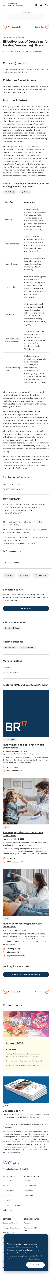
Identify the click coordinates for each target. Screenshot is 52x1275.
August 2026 (15, 1043)
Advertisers (28, 1195)
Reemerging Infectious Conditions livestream (23, 834)
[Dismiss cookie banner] (44, 1239)
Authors (27, 1180)
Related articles (9, 672)
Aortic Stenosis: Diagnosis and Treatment (23, 1065)
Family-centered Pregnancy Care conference (22, 925)
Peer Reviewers (30, 1185)
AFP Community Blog (11, 1205)
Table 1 (29, 152)
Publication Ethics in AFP (32, 1229)
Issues (5, 1185)
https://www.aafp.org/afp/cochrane (19, 543)
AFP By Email (8, 1233)
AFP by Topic (8, 1190)
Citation (6, 668)
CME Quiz (7, 1200)
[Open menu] (4, 4)
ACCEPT (35, 1265)
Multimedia (7, 1210)
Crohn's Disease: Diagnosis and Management (24, 1061)
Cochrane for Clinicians (14, 37)
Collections (7, 1195)
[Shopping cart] (35, 4)
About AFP (28, 1223)
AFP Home (7, 1180)
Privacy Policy (34, 1259)
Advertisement (26, 12)
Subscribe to (13, 1110)
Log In (5, 562)
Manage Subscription (11, 1228)
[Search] (46, 4)
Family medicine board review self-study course (24, 746)
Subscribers (28, 1190)
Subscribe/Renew (10, 1223)
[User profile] (41, 4)
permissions (16, 1149)
